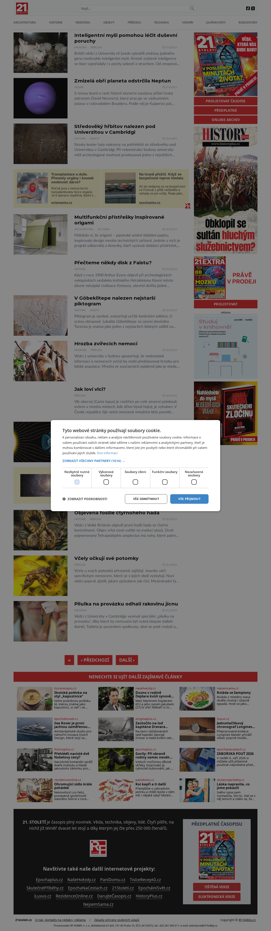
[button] (135, 461)
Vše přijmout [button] (189, 499)
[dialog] (135, 465)
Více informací (107, 453)
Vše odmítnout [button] (146, 499)
